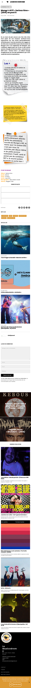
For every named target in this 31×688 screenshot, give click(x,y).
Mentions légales (5, 674)
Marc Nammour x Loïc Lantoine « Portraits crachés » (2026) (14, 551)
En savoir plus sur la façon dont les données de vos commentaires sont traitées (14, 380)
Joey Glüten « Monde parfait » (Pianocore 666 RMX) (14, 478)
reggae (4, 218)
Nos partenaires (5, 672)
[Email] (29, 208)
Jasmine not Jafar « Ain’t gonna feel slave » (14, 515)
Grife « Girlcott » (6, 588)
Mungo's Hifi (22, 215)
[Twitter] (24, 208)
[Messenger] (22, 208)
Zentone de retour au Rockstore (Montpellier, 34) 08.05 (11, 327)
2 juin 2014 (4, 215)
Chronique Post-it (6, 6)
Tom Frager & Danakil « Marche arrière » (14, 257)
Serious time (11, 218)
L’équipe (3, 669)
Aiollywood (11, 335)
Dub (10, 215)
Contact (3, 667)
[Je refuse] (29, 682)
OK (10, 684)
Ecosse (15, 215)
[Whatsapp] (27, 208)
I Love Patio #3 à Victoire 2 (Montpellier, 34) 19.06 (14, 624)
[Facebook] (19, 208)
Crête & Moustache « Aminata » (11, 292)
